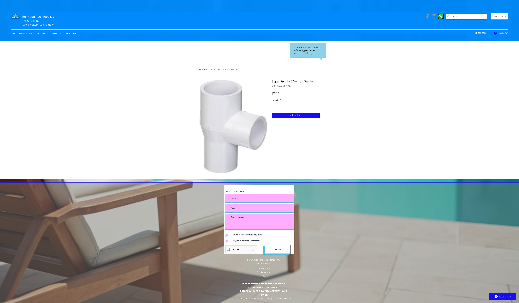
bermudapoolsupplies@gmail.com (263, 260)
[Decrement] (274, 105)
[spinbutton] (278, 105)
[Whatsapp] (441, 16)
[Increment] (282, 105)
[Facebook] (427, 16)
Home (202, 69)
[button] (25, 33)
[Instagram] (434, 16)
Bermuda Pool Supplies (38, 17)
